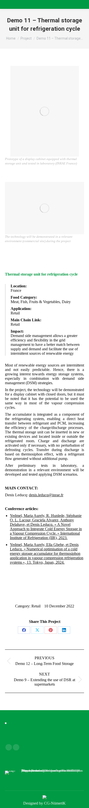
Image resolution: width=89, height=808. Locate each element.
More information (32, 770)
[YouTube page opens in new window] (8, 747)
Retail (36, 606)
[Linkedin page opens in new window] (16, 747)
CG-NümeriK (55, 803)
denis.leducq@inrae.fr (46, 495)
